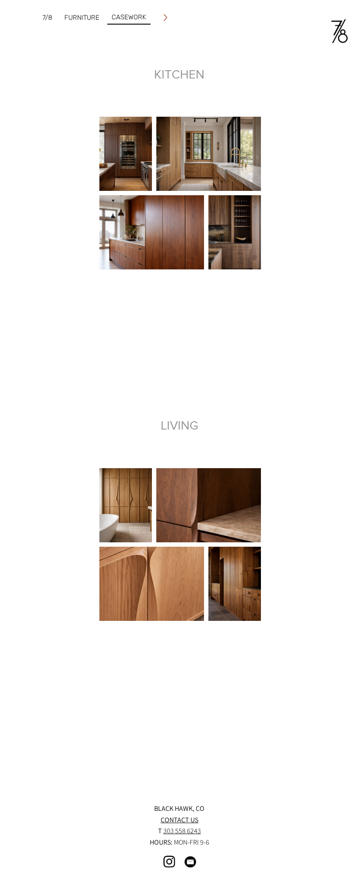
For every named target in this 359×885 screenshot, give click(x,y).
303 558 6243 (182, 830)
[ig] (169, 861)
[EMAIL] (190, 861)
